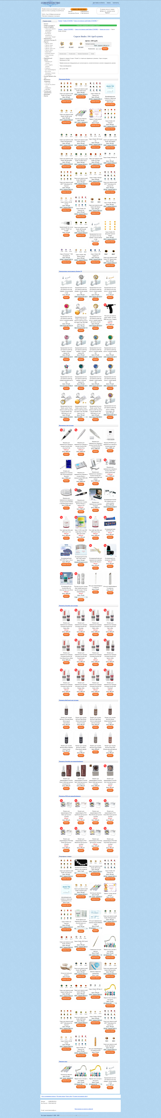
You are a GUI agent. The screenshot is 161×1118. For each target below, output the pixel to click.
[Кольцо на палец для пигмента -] (66, 966)
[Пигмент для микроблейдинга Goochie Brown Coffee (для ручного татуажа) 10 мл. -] (66, 771)
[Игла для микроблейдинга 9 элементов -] (110, 579)
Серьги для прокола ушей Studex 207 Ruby (95, 159)
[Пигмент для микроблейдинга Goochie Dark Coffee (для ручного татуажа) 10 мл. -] (81, 771)
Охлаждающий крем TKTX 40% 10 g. (110, 530)
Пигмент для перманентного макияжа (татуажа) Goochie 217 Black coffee (95, 625)
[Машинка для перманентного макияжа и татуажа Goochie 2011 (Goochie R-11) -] (81, 435)
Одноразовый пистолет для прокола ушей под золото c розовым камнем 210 (66, 319)
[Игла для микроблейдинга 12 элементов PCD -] (95, 1041)
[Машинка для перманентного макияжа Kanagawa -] (95, 494)
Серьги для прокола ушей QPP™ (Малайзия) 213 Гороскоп (66, 184)
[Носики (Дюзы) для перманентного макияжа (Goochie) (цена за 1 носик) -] (81, 914)
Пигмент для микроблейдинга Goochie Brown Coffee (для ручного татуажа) (95, 781)
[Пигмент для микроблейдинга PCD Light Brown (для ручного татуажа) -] (81, 804)
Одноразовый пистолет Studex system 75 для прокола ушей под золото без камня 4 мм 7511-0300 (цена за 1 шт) (80, 410)
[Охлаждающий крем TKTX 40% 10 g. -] (110, 522)
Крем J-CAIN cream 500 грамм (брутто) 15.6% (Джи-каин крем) (81, 531)
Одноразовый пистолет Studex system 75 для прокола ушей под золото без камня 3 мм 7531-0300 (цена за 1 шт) (81, 320)
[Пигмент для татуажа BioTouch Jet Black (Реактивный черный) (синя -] (81, 738)
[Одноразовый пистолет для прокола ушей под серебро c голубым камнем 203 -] (81, 340)
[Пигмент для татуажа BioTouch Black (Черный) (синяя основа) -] (66, 738)
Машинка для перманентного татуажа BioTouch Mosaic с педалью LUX (81, 503)
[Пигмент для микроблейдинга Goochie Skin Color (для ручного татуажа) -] (110, 771)
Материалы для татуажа (66, 425)
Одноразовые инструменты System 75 (70, 271)
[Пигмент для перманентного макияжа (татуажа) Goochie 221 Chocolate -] (81, 615)
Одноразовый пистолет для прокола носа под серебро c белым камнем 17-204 (95, 236)
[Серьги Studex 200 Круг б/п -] (110, 154)
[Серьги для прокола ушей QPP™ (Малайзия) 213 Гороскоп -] (66, 176)
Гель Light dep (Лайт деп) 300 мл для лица (95, 531)
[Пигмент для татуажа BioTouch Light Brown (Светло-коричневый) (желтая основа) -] (95, 710)
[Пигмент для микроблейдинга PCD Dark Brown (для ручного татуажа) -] (66, 832)
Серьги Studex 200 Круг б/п (110, 158)
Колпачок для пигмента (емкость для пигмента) (81, 868)
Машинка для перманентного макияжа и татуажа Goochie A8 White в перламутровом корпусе (66, 501)
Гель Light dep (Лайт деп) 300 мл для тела (66, 531)
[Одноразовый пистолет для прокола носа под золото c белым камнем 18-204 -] (110, 280)
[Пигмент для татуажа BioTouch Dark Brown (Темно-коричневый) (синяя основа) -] (81, 710)
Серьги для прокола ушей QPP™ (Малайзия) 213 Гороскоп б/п (110, 184)
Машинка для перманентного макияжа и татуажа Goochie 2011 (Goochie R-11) (81, 445)
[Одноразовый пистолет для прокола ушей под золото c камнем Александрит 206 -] (110, 398)
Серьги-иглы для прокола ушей (68, 1115)
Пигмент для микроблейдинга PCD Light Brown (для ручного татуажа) (81, 814)
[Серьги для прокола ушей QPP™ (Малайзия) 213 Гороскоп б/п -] (110, 176)
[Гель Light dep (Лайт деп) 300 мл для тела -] (66, 522)
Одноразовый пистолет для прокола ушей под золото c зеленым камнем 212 (110, 350)
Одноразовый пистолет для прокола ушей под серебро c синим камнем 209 (95, 379)
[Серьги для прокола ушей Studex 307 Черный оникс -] (110, 252)
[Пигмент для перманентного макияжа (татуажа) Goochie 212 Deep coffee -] (66, 615)
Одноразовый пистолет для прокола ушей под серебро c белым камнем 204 (81, 290)
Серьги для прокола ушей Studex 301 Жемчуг (95, 206)
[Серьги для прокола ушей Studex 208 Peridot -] (81, 174)
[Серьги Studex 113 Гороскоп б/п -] (81, 202)
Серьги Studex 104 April (95, 177)
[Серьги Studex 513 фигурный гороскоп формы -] (110, 225)
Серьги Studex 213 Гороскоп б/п (95, 94)
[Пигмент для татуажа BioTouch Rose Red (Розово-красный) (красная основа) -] (110, 738)
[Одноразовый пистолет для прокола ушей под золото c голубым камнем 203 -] (95, 340)
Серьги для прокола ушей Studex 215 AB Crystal (66, 115)
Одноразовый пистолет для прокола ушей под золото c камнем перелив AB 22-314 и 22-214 (95, 319)
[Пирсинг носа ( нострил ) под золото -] (110, 990)
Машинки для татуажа (82, 1115)
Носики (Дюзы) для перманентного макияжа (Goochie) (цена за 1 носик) (81, 922)
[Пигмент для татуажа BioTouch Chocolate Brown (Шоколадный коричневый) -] (66, 710)
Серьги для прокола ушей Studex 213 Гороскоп (66, 94)
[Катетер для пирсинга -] (81, 113)
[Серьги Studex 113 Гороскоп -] (110, 114)
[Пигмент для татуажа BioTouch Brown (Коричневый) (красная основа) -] (110, 710)
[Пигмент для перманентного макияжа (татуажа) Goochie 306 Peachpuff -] (110, 675)
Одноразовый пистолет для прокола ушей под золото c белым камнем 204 (95, 290)
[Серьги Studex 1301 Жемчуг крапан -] (81, 251)
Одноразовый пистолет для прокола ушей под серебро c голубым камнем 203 (81, 350)
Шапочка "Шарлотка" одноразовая (95, 972)
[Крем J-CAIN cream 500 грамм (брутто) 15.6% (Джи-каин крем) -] (81, 522)
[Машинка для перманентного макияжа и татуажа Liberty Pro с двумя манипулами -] (110, 462)
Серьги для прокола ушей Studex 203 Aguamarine (66, 140)
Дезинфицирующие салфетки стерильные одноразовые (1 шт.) (110, 98)
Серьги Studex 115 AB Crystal (66, 202)
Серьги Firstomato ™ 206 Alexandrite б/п (66, 254)
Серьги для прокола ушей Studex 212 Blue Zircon (81, 159)
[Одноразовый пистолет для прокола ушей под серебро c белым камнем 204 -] (81, 280)
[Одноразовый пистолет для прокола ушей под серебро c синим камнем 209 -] (95, 369)
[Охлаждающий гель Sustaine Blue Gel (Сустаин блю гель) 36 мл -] (66, 579)
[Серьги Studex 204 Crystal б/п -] (95, 135)
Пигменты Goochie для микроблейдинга (71, 761)
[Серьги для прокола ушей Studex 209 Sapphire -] (110, 136)
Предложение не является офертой (84, 1109)
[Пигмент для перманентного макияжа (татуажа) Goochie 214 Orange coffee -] (81, 675)
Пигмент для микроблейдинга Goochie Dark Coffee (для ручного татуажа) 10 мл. (81, 781)
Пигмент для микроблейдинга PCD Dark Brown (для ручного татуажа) (66, 841)
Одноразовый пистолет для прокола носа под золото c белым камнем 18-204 (110, 290)
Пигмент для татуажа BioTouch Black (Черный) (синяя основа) (66, 747)
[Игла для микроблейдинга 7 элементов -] (95, 578)
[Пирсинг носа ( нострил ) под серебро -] (110, 942)
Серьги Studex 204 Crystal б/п (95, 140)
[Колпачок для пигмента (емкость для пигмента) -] (81, 863)
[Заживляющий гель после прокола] (66, 223)
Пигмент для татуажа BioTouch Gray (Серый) (95, 746)
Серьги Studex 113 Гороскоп (110, 121)
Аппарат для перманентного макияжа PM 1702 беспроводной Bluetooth (66, 473)
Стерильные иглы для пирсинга (95, 950)
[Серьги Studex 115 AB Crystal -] (66, 198)
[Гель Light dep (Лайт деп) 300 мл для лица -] (95, 522)
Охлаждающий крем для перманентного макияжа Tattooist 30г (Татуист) (95, 560)
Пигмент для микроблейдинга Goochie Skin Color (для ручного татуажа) (110, 781)
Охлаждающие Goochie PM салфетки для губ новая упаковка (110, 501)
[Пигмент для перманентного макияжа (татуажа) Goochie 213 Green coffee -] (95, 675)
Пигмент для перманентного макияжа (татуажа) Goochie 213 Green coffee (95, 685)
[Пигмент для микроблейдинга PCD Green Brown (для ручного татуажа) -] (110, 804)
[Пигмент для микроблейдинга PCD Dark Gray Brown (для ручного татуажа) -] (110, 832)
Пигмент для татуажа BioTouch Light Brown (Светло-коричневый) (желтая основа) (95, 720)
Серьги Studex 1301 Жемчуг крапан (81, 255)
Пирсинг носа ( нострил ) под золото (110, 998)
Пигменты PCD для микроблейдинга (70, 796)
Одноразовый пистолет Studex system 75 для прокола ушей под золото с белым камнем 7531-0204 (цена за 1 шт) (95, 410)
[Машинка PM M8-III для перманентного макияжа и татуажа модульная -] (110, 435)
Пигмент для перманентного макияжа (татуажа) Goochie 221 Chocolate (81, 625)
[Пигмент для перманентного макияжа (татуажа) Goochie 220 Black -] (95, 645)
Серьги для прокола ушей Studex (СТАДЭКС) (85, 20)
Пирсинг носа (63, 1061)
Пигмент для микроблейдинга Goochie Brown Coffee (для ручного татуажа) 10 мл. (66, 781)
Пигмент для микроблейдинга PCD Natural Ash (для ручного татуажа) (81, 841)
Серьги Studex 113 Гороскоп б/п (81, 209)
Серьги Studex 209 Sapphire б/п (95, 254)
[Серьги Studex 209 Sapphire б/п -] (95, 250)
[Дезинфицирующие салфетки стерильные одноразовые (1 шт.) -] (110, 89)
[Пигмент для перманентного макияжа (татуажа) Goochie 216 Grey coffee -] (66, 675)
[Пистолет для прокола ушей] (110, 309)
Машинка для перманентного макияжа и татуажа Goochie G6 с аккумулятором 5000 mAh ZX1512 (95, 475)
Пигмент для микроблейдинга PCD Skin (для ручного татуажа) (95, 840)
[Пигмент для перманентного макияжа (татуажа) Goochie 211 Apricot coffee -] (110, 645)
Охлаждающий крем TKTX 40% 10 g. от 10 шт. (66, 559)
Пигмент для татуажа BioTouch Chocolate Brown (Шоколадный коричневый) (66, 720)
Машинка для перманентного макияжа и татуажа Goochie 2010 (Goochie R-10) (66, 445)
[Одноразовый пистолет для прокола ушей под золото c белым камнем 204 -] (95, 280)
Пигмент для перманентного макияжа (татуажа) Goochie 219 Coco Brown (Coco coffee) (66, 655)
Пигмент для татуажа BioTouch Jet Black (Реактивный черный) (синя (80, 748)
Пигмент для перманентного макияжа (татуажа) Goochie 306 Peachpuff (110, 685)
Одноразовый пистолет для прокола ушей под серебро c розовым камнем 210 (66, 350)
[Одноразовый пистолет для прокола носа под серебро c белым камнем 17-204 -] (95, 226)
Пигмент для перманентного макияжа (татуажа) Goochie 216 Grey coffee (66, 685)
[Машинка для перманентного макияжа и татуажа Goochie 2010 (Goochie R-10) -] (66, 435)
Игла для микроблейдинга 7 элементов (95, 586)
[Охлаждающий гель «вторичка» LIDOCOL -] (110, 550)
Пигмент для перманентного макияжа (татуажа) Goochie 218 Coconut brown (81, 655)
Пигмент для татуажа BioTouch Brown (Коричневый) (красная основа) (110, 720)
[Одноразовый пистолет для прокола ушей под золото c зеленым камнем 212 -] (110, 340)
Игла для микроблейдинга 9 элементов (110, 587)
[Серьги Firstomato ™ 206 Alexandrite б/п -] (66, 250)
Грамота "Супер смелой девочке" (95, 120)
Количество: (91, 48)
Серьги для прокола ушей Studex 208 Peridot (81, 179)
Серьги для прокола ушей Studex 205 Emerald (81, 228)
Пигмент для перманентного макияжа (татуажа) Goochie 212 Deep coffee (66, 625)
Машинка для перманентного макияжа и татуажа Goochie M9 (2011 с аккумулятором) (95, 444)
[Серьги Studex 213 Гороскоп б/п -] (95, 87)
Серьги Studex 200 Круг (110, 202)
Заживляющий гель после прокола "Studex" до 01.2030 (66, 229)
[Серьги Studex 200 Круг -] (110, 199)
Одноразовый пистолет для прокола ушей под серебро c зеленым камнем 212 (81, 379)
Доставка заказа (61, 1096)
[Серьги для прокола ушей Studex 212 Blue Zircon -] (81, 155)
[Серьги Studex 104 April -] (95, 174)
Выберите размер (90, 44)
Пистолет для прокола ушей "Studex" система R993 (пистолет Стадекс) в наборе (110, 318)
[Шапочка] (95, 966)
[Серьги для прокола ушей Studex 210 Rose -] (81, 136)
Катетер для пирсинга (81, 118)
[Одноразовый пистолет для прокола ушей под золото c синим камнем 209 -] (110, 369)
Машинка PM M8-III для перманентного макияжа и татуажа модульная (110, 444)
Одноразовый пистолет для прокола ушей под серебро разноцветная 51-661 (66, 379)
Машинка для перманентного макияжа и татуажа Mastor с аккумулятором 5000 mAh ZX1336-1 (81, 476)
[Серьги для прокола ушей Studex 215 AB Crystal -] (66, 111)
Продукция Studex (64, 79)
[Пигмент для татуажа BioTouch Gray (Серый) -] (95, 738)
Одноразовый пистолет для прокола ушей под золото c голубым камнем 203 (95, 350)
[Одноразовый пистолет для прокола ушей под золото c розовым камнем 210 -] (66, 309)
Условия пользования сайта (80, 1096)
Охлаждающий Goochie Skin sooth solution (81, 557)
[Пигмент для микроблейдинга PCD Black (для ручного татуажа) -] (66, 804)
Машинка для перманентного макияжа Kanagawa (95, 504)
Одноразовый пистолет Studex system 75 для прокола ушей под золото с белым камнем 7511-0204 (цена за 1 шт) (66, 410)
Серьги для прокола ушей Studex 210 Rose (81, 140)
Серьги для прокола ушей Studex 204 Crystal (81, 89)
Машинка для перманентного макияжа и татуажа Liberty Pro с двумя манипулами (110, 470)
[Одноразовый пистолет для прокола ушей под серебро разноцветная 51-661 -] (66, 369)
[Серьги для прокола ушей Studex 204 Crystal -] (81, 85)
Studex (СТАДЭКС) (68, 20)
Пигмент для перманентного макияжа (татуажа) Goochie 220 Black (95, 655)
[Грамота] (95, 113)
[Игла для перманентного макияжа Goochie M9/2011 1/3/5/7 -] (95, 914)
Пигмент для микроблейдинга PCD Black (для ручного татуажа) (66, 814)
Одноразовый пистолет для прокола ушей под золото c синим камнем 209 (110, 379)
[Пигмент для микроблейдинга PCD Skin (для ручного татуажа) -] (95, 832)
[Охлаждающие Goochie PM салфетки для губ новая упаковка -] (110, 493)
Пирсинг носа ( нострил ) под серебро (110, 950)
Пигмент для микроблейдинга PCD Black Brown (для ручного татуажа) (95, 814)
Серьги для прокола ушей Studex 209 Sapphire (110, 140)
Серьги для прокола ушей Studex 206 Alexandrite (66, 159)
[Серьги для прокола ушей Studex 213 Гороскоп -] (66, 87)
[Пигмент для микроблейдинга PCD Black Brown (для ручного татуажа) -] (95, 804)
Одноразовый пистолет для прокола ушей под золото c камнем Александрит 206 (110, 408)
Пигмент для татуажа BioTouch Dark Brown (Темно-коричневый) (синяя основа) (80, 720)
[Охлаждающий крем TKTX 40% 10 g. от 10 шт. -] (66, 550)
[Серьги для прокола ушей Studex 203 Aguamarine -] (66, 136)
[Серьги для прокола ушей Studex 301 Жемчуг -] (95, 200)
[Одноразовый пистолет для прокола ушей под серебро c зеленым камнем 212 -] (81, 369)
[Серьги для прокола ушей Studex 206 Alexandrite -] (66, 155)
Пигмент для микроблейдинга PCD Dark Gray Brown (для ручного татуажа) (110, 841)
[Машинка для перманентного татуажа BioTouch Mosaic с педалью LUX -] (81, 493)
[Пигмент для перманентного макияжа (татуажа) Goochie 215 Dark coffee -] (110, 615)
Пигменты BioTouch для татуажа (68, 700)
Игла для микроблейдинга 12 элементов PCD (95, 1049)
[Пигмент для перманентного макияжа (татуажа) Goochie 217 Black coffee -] (95, 615)
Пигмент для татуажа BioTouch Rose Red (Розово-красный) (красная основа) (110, 748)
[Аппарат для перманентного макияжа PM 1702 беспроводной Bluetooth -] (66, 464)
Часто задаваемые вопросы (49, 1096)
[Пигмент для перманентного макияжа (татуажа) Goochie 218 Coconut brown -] (81, 645)
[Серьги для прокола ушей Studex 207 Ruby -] (95, 155)
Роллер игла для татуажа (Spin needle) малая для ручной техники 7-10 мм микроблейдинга (80, 589)
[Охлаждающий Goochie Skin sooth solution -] (81, 550)
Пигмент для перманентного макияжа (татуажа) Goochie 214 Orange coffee (81, 685)
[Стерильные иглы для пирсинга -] (95, 942)
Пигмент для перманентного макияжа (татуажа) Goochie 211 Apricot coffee (110, 655)
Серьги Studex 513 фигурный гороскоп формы (110, 233)
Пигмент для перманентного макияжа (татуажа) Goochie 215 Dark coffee (110, 625)
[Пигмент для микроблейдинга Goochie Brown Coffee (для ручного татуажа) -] (95, 771)
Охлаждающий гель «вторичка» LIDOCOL (110, 559)
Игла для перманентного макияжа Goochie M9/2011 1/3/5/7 (95, 922)
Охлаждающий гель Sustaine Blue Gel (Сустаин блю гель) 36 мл (66, 588)
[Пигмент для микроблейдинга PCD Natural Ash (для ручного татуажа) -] (81, 832)
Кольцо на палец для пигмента (66, 974)
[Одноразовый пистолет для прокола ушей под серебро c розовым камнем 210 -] (66, 340)
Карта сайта (69, 1096)
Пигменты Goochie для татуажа (68, 605)
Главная (60, 20)
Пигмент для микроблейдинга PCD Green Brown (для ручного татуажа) (110, 814)
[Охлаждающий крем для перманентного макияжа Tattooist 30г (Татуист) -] (95, 550)
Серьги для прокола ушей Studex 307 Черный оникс (110, 258)
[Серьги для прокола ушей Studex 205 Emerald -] (81, 223)
